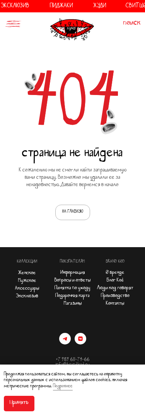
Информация (72, 273)
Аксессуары (27, 289)
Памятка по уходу (72, 288)
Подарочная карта (72, 296)
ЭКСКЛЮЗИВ (15, 7)
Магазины (73, 304)
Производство (115, 296)
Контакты (115, 304)
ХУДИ (100, 7)
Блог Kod (115, 281)
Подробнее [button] (63, 387)
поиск (132, 24)
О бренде (115, 273)
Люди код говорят (115, 288)
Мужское (27, 281)
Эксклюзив (27, 296)
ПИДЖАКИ (61, 7)
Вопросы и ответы (72, 281)
